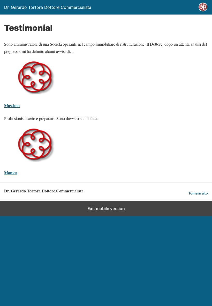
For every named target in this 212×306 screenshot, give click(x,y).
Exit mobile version (106, 208)
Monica (10, 173)
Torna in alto (198, 193)
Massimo (12, 105)
